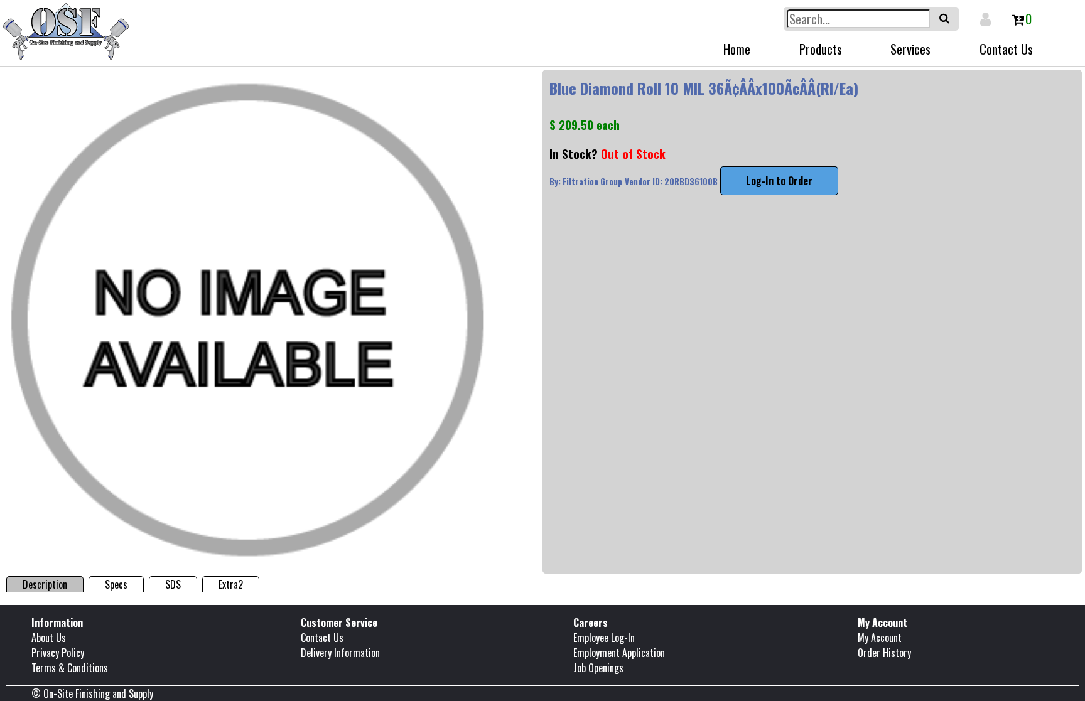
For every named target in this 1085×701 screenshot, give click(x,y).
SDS (173, 584)
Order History (884, 652)
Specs (116, 584)
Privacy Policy (57, 652)
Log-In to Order (779, 180)
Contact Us (1006, 48)
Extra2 (231, 584)
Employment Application (619, 652)
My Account (880, 637)
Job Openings (598, 667)
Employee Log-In (604, 637)
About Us (48, 637)
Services (910, 48)
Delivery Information (340, 652)
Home (736, 48)
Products (820, 48)
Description (45, 584)
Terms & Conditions (69, 667)
